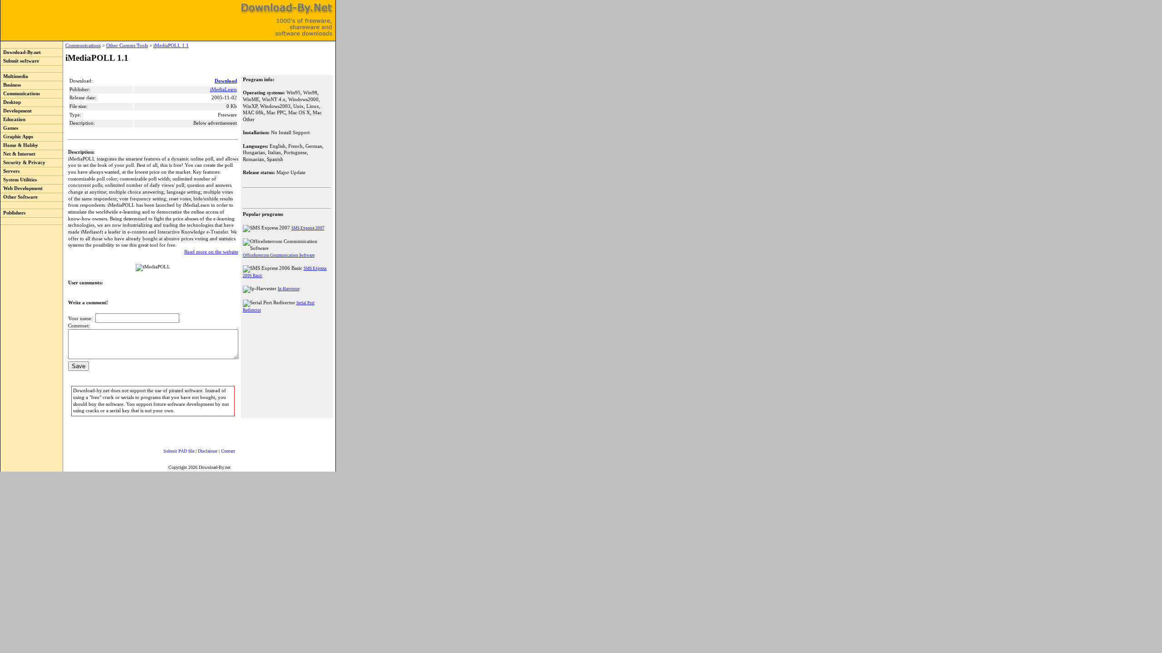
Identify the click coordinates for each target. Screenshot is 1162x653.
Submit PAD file (178, 450)
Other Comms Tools (127, 45)
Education (12, 119)
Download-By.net (20, 52)
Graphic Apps (16, 136)
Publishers (12, 212)
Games (9, 128)
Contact (228, 450)
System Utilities (18, 179)
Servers (10, 171)
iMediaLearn (223, 89)
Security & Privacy (22, 162)
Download (226, 80)
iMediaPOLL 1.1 (171, 45)
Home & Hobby (19, 145)
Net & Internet (17, 153)
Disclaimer (207, 450)
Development (16, 110)
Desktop (10, 102)
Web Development (21, 188)
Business (10, 85)
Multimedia (14, 76)
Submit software (19, 60)
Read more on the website (211, 251)
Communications (20, 93)
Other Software (19, 197)
